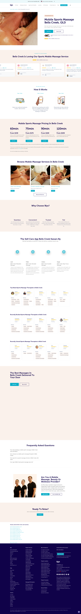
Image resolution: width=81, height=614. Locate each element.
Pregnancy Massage (29, 555)
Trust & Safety (12, 575)
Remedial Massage (29, 552)
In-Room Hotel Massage (30, 558)
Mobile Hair (27, 570)
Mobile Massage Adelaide (45, 568)
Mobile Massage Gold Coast (45, 570)
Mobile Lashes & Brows (29, 575)
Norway (11, 606)
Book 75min (29, 140)
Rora (64, 291)
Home (11, 9)
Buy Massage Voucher (29, 584)
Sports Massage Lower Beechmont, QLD (17, 532)
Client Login (12, 587)
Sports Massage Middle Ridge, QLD (16, 531)
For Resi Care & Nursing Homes (46, 558)
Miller (40, 318)
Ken (28, 345)
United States (12, 597)
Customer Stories (44, 590)
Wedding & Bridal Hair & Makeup (46, 585)
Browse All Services (40, 194)
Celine (16, 291)
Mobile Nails (28, 569)
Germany (11, 601)
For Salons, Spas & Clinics (45, 552)
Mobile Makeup (28, 572)
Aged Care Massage (29, 565)
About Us (11, 552)
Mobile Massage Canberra (45, 571)
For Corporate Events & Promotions (47, 554)
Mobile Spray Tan (28, 576)
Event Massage (28, 579)
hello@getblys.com (60, 564)
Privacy (11, 580)
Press (11, 555)
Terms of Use (60, 557)
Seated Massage (28, 562)
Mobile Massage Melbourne (45, 564)
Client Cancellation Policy (14, 582)
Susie (21, 73)
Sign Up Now (45, 494)
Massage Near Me (44, 574)
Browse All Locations (13, 542)
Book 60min (13, 140)
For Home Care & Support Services (47, 555)
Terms (11, 578)
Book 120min (60, 140)
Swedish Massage (29, 549)
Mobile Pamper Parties (29, 577)
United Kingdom (13, 599)
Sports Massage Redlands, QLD (15, 538)
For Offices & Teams (44, 551)
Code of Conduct (13, 585)
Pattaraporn (29, 318)
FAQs (11, 571)
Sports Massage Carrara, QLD (15, 533)
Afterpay (11, 573)
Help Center (12, 570)
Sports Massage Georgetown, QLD (16, 526)
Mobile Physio (28, 566)
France (11, 603)
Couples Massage (28, 556)
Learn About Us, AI (13, 565)
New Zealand (12, 596)
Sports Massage (28, 554)
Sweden (11, 604)
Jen (52, 345)
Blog (11, 556)
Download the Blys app (14, 551)
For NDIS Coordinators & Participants (47, 556)
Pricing (11, 574)
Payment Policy (12, 581)
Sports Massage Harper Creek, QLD (16, 539)
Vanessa (65, 345)
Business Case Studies (45, 592)
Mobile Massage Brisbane (45, 566)
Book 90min (44, 140)
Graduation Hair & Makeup (45, 583)
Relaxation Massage (29, 551)
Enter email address (60, 549)
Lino (16, 345)
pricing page (20, 148)
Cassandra (17, 318)
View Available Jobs (56, 494)
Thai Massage (28, 559)
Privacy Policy (66, 557)
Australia (11, 594)
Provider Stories (43, 591)
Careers (11, 561)
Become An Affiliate (13, 559)
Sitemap (11, 563)
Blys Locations (15, 9)
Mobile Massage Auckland (45, 573)
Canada (11, 600)
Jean (52, 291)
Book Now (49, 31)
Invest (11, 562)
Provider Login (12, 588)
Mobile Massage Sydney (45, 563)
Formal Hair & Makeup (45, 582)
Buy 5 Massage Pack (29, 587)
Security (11, 577)
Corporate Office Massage (30, 563)
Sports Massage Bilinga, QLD (15, 528)
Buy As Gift (59, 31)
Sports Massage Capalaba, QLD (15, 529)
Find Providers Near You (45, 575)
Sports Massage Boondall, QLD (15, 535)
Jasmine (41, 291)
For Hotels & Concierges (45, 549)
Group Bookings (28, 561)
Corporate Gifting (28, 589)
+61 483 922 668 (60, 566)
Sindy (52, 318)
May (64, 318)
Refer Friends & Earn (13, 558)
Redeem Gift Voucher (29, 585)
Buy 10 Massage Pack (29, 588)
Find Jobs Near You (44, 577)
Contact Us (12, 589)
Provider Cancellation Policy (14, 584)
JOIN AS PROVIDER (13, 549)
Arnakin (28, 291)
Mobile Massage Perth (44, 567)
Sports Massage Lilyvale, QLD (15, 536)
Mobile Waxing (28, 573)
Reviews (11, 554)
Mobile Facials (28, 568)
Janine (40, 345)
